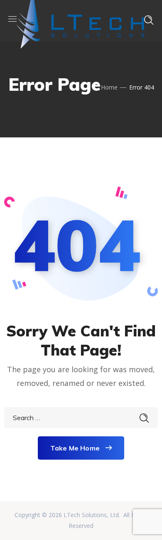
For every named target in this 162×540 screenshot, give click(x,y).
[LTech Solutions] (80, 20)
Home (109, 87)
